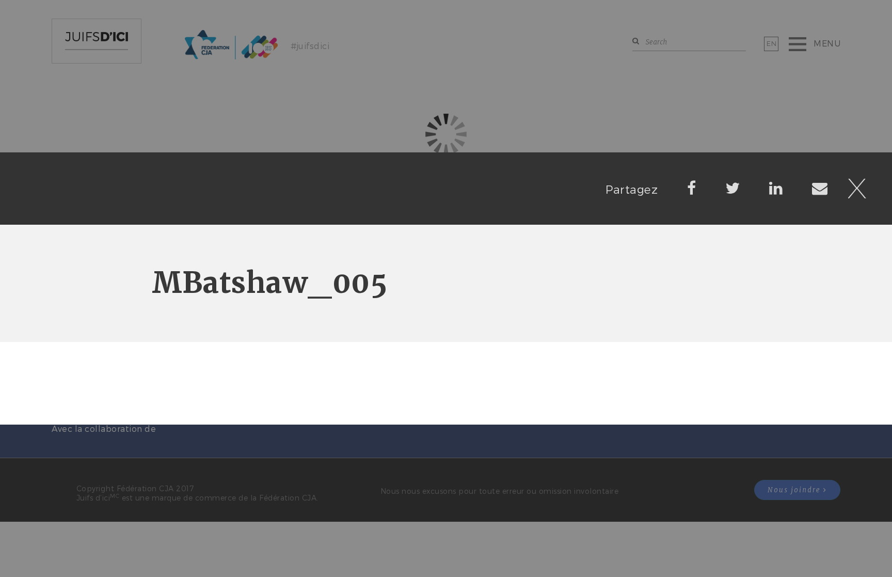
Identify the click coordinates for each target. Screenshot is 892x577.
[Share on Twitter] (732, 187)
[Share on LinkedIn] (776, 187)
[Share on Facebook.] (691, 187)
